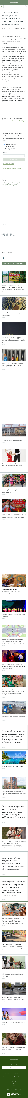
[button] (14, 159)
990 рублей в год (10, 149)
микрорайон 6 (18, 183)
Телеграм (7, 1073)
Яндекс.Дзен (17, 1077)
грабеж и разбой (7, 183)
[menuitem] (7, 1073)
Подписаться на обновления (12, 258)
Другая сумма (10, 146)
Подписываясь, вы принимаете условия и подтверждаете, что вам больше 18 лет (12, 169)
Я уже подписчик (8, 163)
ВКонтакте (14, 121)
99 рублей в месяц (11, 144)
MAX (22, 1073)
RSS (24, 1077)
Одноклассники (7, 1077)
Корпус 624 (13, 185)
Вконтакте (15, 1073)
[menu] (14, 263)
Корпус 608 (6, 185)
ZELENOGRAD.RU (19, 28)
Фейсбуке (22, 121)
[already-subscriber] (14, 163)
